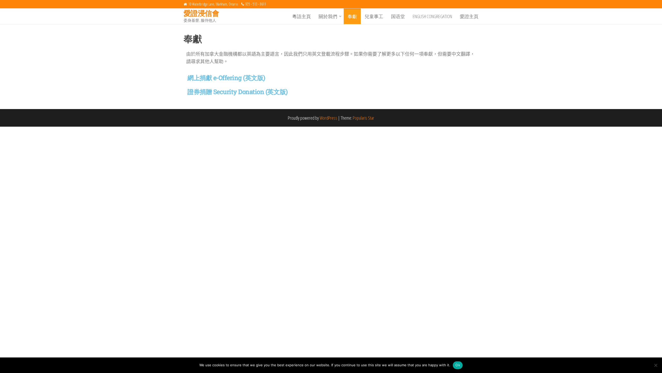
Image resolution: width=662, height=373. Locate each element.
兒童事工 (374, 16)
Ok (457, 365)
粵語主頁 (301, 16)
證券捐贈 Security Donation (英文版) (237, 92)
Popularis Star (363, 118)
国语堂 (398, 16)
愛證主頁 (469, 16)
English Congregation (432, 16)
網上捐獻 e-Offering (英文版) (226, 78)
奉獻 (352, 16)
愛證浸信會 (201, 13)
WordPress (328, 118)
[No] (655, 365)
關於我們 (328, 16)
